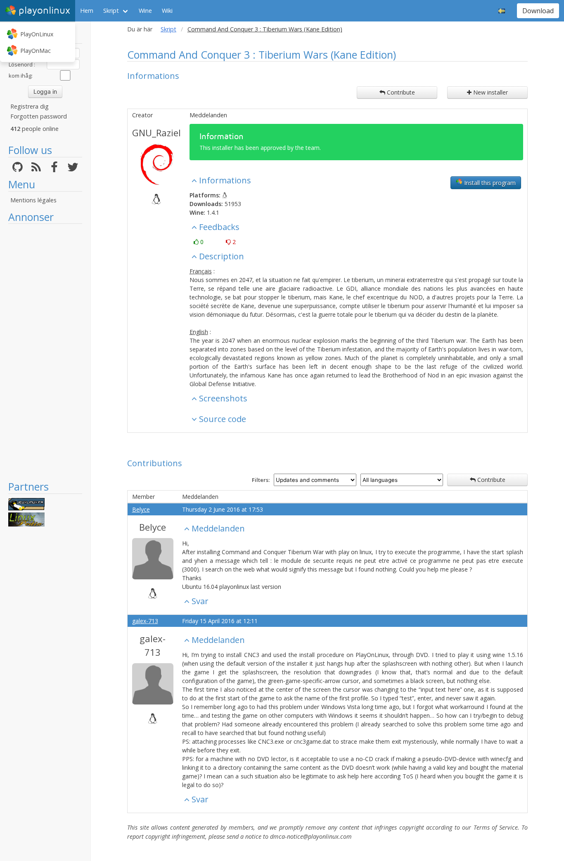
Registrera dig (29, 106)
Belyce (141, 509)
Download (538, 10)
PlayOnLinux (36, 34)
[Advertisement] (45, 352)
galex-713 (145, 621)
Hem (86, 10)
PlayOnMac (35, 51)
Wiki (167, 10)
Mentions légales (33, 200)
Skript (111, 10)
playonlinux (44, 10)
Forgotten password (38, 116)
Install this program (489, 183)
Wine (145, 10)
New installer (490, 92)
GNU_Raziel (156, 132)
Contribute (400, 92)
